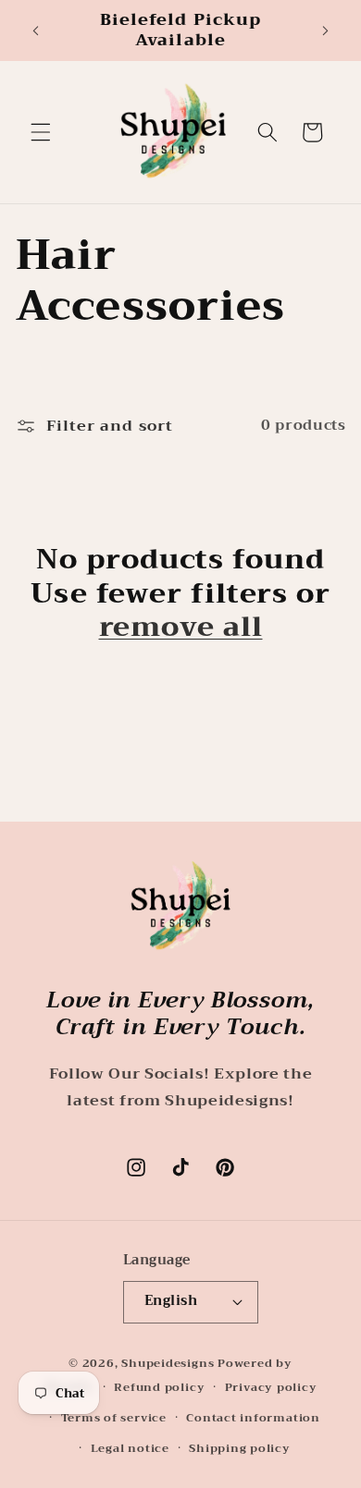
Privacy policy (271, 1387)
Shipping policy (240, 1448)
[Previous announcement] (36, 30)
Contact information (253, 1417)
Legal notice (130, 1448)
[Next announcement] (325, 30)
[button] (41, 132)
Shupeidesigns (167, 1362)
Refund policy (159, 1387)
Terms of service (114, 1417)
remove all (181, 627)
